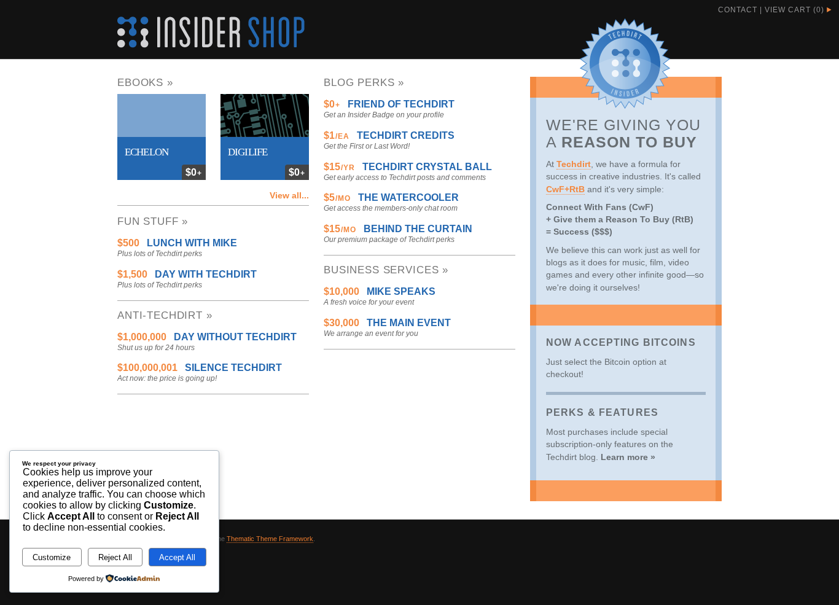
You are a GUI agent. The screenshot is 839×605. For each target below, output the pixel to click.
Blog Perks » (364, 82)
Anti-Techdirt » (165, 315)
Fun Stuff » (152, 221)
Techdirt (573, 164)
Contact (737, 10)
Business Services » (386, 270)
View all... (289, 195)
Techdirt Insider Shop (211, 32)
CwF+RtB (565, 189)
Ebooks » (145, 82)
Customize (52, 557)
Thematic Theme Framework (270, 538)
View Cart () (794, 10)
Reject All (115, 557)
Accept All (177, 557)
